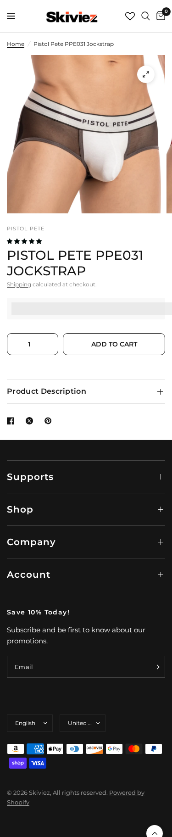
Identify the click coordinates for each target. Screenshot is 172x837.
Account (28, 574)
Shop (20, 509)
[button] (25, 241)
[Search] (145, 16)
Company (31, 541)
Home (15, 43)
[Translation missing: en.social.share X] (31, 420)
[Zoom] (146, 74)
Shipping (19, 284)
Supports (30, 476)
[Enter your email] (156, 667)
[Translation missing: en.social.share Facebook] (12, 420)
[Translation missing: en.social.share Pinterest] (49, 420)
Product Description (46, 391)
